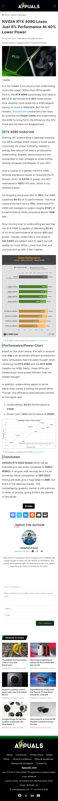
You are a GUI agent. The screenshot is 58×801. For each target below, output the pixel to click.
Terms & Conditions (22, 759)
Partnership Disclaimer (22, 763)
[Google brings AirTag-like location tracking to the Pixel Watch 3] (15, 709)
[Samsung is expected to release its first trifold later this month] (43, 650)
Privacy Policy (36, 754)
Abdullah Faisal (9, 38)
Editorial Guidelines (44, 759)
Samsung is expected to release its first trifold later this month (42, 662)
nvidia (29, 506)
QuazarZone (42, 340)
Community (21, 754)
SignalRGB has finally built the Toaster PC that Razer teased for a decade (42, 692)
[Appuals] (29, 6)
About (9, 754)
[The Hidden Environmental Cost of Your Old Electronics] (15, 650)
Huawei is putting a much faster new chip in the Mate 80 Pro (14, 692)
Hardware (21, 15)
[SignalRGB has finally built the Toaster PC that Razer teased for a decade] (43, 679)
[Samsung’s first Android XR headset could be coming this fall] (43, 709)
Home (6, 15)
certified (20, 43)
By (3, 38)
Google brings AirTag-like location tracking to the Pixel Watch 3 (14, 721)
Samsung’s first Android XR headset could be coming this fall (42, 721)
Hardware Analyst (21, 551)
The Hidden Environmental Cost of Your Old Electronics (14, 662)
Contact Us (41, 763)
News (13, 15)
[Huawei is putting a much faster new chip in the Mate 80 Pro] (15, 679)
